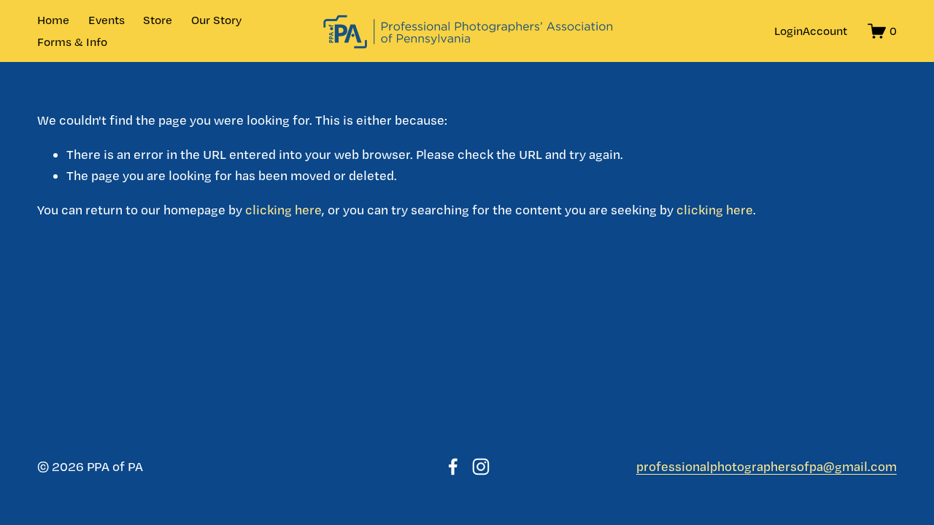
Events (106, 19)
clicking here (283, 209)
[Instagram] (481, 466)
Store (157, 19)
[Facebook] (453, 466)
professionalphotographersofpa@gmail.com (766, 466)
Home (53, 19)
